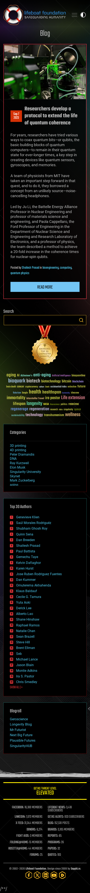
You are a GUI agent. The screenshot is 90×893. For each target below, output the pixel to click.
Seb (19, 654)
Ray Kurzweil (19, 463)
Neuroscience (55, 405)
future (81, 386)
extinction (72, 387)
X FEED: (20, 823)
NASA (46, 404)
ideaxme (75, 393)
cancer (20, 386)
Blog (45, 34)
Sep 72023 (16, 116)
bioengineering (50, 268)
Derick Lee (23, 608)
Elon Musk (17, 467)
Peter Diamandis (22, 454)
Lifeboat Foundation (36, 868)
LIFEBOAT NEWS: (57, 807)
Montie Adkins (26, 671)
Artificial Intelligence (61, 375)
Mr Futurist (18, 730)
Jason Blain (25, 665)
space (77, 409)
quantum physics (19, 273)
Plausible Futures (22, 740)
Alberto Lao (24, 614)
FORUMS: (34, 855)
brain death (11, 387)
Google (25, 393)
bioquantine (78, 375)
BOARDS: (52, 829)
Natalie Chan (25, 631)
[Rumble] (62, 875)
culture (41, 387)
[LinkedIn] (45, 875)
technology (34, 415)
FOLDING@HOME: (19, 842)
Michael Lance (27, 659)
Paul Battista (25, 551)
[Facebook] (29, 875)
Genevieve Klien (27, 517)
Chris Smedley (26, 682)
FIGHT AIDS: (22, 836)
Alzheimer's (26, 375)
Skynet (15, 476)
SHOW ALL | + (16, 687)
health (35, 392)
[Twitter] (37, 875)
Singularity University (25, 472)
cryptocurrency (31, 387)
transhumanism (54, 415)
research (54, 409)
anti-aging (42, 375)
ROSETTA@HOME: (18, 848)
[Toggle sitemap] (74, 15)
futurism (17, 393)
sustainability (17, 415)
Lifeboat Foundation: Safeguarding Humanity (34, 14)
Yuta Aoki (23, 602)
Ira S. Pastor (25, 676)
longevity (34, 403)
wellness (72, 415)
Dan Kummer (26, 580)
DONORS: (31, 829)
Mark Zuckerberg (22, 480)
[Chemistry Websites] (45, 346)
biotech (33, 381)
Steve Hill (23, 642)
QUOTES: (52, 855)
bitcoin (66, 381)
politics (64, 404)
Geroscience (19, 719)
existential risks (58, 386)
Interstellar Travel (35, 398)
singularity (68, 409)
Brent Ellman (25, 648)
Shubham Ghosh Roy (32, 528)
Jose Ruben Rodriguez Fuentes (39, 574)
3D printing (18, 446)
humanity (66, 393)
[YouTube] (54, 875)
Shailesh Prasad (30, 268)
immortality (16, 397)
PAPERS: (52, 848)
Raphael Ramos (28, 625)
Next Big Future (21, 735)
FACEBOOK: (18, 807)
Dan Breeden (25, 540)
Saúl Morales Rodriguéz (33, 523)
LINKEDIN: (20, 817)
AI (18, 376)
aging (11, 375)
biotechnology (51, 381)
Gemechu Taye (27, 557)
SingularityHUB (21, 746)
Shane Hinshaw (27, 619)
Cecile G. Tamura (28, 597)
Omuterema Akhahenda (33, 585)
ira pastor (52, 398)
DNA (13, 459)
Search (81, 320)
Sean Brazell (25, 637)
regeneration (39, 409)
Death (47, 387)
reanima (73, 404)
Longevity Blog (21, 724)
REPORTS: (53, 836)
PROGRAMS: (54, 842)
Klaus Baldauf (26, 591)
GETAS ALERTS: (56, 817)
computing (66, 268)
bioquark (16, 381)
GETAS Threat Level (45, 791)
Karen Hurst (24, 568)
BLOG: (51, 823)
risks (61, 409)
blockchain (78, 381)
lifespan (19, 403)
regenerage (19, 409)
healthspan (51, 392)
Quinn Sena (24, 534)
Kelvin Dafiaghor (28, 563)
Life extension (73, 398)
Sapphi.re (75, 868)
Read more (45, 287)
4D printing (18, 450)
